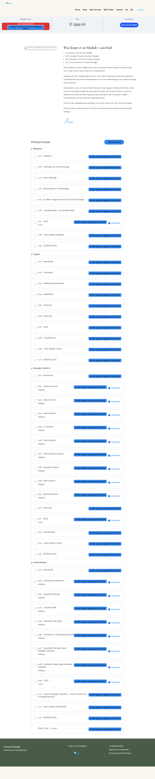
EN (132, 10)
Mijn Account (95, 10)
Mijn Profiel (108, 10)
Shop (85, 10)
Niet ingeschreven (26, 24)
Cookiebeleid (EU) (116, 746)
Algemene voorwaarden (119, 750)
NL (127, 10)
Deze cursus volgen (129, 25)
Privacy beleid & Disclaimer (120, 753)
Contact (119, 10)
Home (77, 10)
